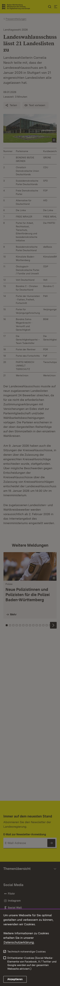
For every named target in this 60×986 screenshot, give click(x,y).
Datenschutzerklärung (19, 942)
